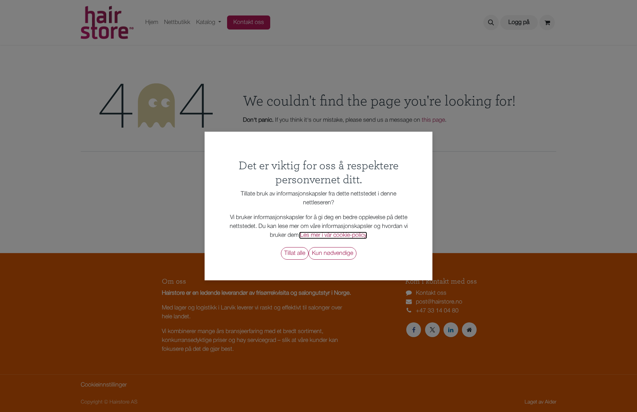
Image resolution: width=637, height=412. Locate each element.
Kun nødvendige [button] (332, 253)
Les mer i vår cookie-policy (333, 235)
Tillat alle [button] (294, 253)
